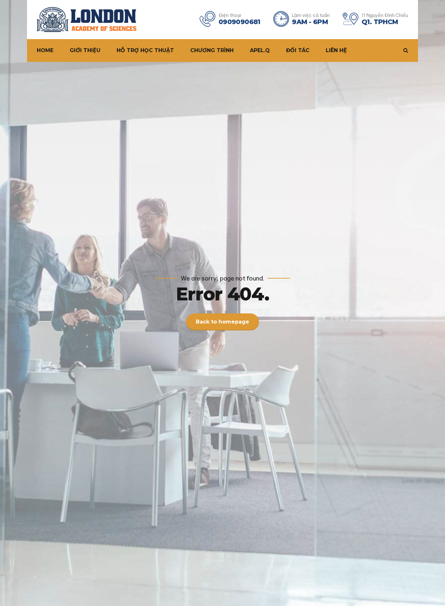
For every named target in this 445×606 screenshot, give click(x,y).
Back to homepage (222, 322)
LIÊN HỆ (336, 50)
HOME (45, 50)
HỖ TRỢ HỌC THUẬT (145, 50)
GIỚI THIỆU (85, 50)
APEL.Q (260, 50)
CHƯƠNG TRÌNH (212, 50)
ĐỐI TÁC (297, 50)
